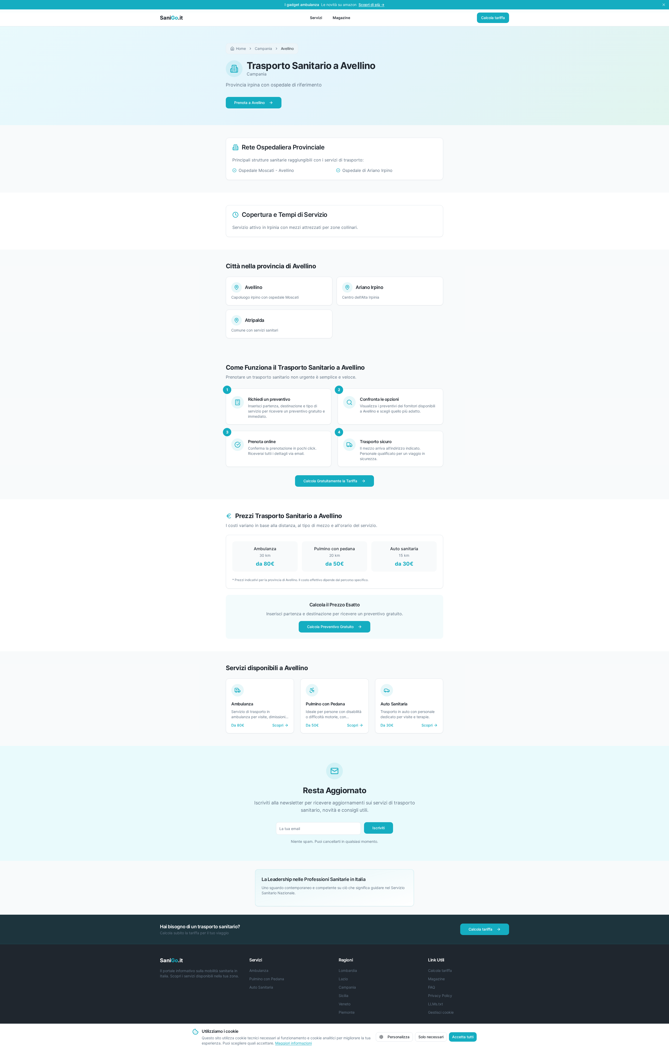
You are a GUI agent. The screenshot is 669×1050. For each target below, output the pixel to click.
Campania (263, 48)
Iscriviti (378, 828)
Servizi (316, 17)
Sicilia (343, 995)
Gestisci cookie (441, 1012)
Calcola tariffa (493, 17)
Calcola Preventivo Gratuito (330, 626)
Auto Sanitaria (261, 987)
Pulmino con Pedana (266, 979)
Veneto (344, 1004)
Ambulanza (258, 970)
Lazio (343, 979)
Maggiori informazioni (293, 1043)
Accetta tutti (463, 1037)
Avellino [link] (287, 48)
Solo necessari (430, 1037)
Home (241, 48)
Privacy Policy (440, 995)
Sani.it (171, 18)
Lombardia (348, 970)
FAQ (431, 987)
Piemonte (347, 1012)
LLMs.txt (435, 1004)
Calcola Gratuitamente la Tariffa (330, 481)
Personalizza (399, 1037)
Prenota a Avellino (249, 102)
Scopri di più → (371, 4)
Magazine (341, 17)
